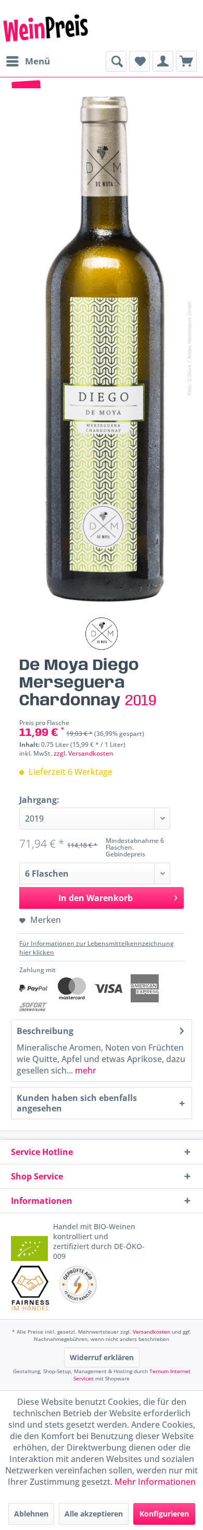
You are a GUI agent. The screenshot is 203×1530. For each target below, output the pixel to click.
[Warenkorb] (186, 61)
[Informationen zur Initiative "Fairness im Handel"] (30, 1288)
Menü (37, 61)
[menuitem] (27, 61)
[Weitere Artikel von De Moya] (101, 633)
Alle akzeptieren (94, 1514)
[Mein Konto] (163, 61)
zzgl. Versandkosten (83, 753)
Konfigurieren (164, 1514)
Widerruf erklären (102, 1357)
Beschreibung (45, 1031)
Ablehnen (31, 1514)
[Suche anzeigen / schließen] (116, 61)
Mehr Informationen (155, 1481)
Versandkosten (151, 1331)
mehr (84, 1070)
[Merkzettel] (139, 61)
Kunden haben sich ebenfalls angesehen (77, 1103)
